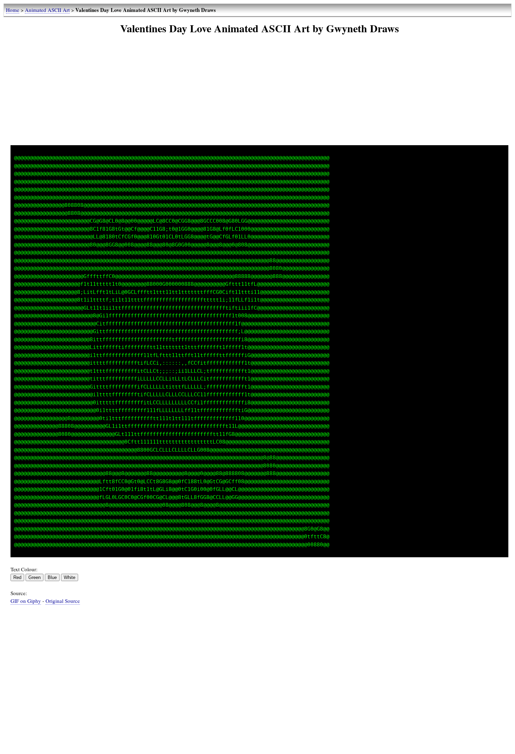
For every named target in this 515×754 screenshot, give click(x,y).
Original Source (63, 600)
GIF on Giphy (26, 600)
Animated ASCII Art (47, 9)
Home (12, 9)
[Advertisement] (259, 96)
